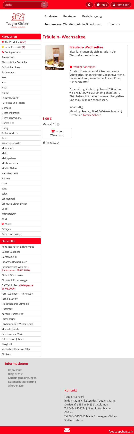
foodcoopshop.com (121, 431)
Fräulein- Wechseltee (86, 47)
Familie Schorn (92, 115)
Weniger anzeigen (84, 67)
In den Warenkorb (57, 133)
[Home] (20, 20)
